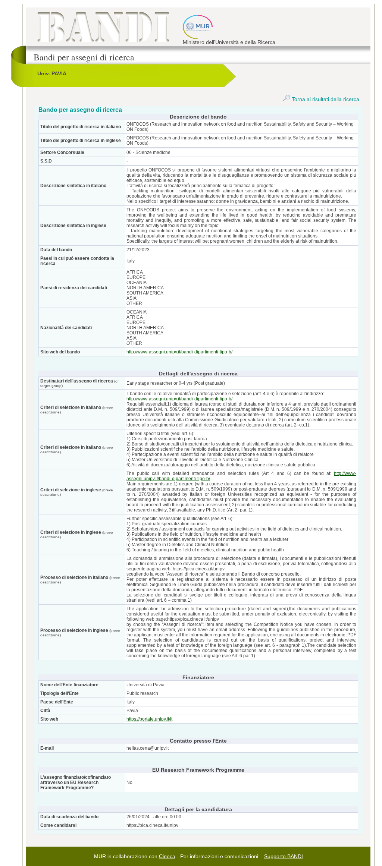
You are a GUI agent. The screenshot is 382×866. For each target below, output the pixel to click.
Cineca (167, 856)
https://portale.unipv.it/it (149, 719)
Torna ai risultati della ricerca (324, 99)
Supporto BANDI (283, 856)
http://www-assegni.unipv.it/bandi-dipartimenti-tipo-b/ (179, 352)
